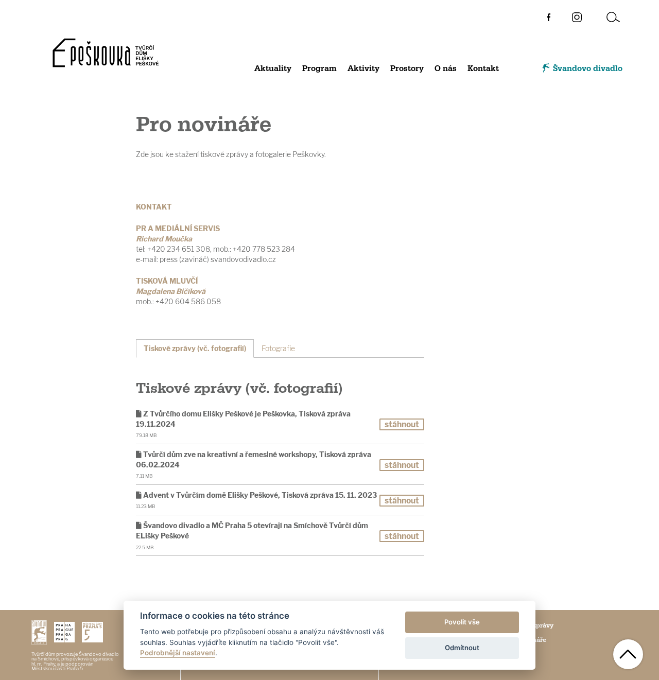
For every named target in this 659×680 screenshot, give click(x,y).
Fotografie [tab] (278, 348)
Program (319, 69)
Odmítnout (462, 647)
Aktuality (272, 69)
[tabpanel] (280, 467)
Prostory (407, 69)
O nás (446, 69)
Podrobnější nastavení (177, 653)
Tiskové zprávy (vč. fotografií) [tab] (195, 348)
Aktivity (363, 69)
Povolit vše (462, 622)
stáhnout (402, 424)
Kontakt (483, 69)
